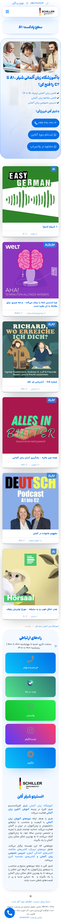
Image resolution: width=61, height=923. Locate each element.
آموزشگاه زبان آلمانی (41, 805)
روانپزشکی (35, 313)
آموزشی (34, 465)
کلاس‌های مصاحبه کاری (21, 856)
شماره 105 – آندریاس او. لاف (42, 382)
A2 (22, 389)
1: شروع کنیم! (50, 226)
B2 (15, 313)
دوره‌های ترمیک (37, 849)
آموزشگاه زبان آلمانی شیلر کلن (47, 626)
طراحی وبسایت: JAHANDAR (30, 917)
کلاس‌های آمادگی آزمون (40, 853)
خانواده (31, 540)
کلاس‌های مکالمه (18, 849)
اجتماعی (34, 389)
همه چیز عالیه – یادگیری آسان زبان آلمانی (34, 457)
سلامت (28, 313)
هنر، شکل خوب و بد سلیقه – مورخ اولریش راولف (32, 609)
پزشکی (41, 313)
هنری (33, 616)
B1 (17, 313)
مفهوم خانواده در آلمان (45, 533)
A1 (23, 234)
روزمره (33, 234)
